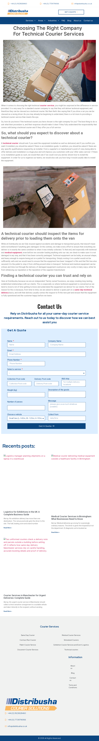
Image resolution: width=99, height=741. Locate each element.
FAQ (63, 20)
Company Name (54, 341)
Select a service (14, 369)
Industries (52, 20)
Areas (40, 20)
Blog (69, 20)
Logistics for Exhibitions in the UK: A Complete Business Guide (22, 513)
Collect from (53, 415)
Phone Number (13, 360)
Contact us (88, 20)
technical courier (10, 143)
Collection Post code (16, 379)
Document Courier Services (28, 650)
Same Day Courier (28, 635)
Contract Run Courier (28, 640)
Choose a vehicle (14, 415)
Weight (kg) (12, 390)
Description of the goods (58, 390)
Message (52, 401)
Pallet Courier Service (28, 645)
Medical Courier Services (71, 635)
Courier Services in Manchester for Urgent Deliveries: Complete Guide (25, 596)
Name (10, 341)
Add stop (65, 379)
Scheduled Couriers (71, 640)
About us (77, 20)
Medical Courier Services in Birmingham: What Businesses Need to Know (71, 517)
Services (29, 20)
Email (9, 351)
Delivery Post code (42, 379)
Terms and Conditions (73, 686)
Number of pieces (14, 402)
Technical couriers (71, 650)
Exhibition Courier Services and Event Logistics (71, 645)
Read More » (8, 528)
